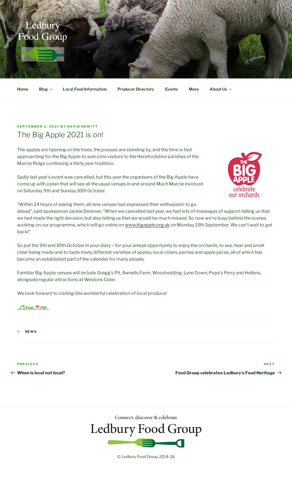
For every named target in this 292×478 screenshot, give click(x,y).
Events (171, 89)
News (31, 332)
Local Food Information (85, 89)
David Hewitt (82, 126)
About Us (218, 89)
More (194, 89)
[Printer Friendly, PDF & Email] (33, 307)
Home (22, 89)
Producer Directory (135, 89)
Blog (43, 89)
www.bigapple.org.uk (147, 225)
